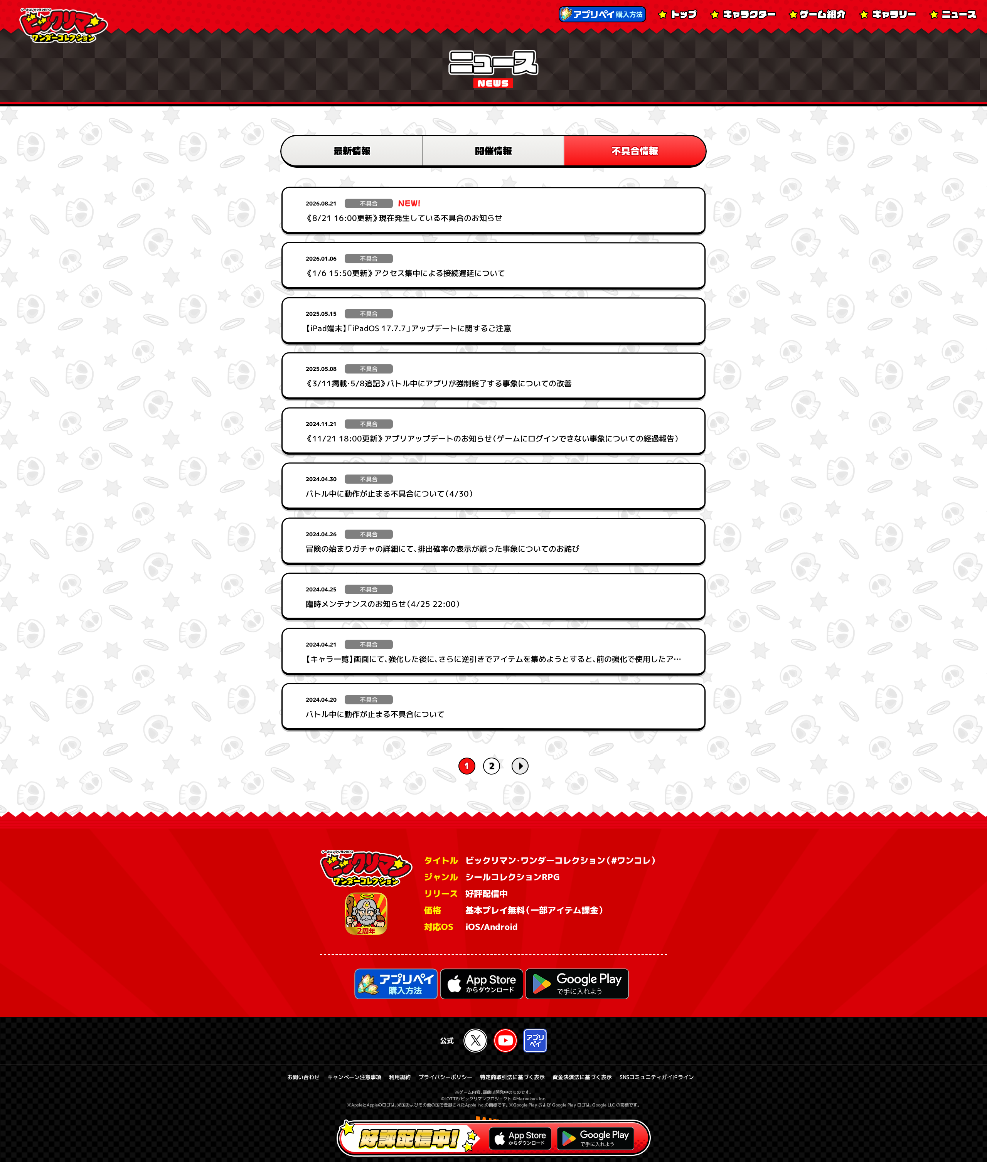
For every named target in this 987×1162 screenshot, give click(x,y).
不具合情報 (635, 150)
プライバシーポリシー (445, 1077)
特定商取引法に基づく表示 (512, 1077)
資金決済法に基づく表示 (582, 1077)
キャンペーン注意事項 (354, 1077)
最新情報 (352, 150)
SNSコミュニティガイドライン (657, 1077)
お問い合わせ (303, 1077)
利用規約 (400, 1077)
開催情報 (493, 150)
